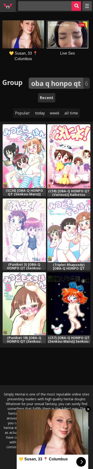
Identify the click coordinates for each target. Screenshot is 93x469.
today (40, 113)
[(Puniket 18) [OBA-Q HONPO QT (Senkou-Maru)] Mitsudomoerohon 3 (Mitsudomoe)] (24, 303)
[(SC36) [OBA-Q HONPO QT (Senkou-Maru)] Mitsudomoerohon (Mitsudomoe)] (24, 156)
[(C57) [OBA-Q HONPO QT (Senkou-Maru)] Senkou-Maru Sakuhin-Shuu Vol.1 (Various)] (68, 303)
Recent (46, 97)
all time (71, 113)
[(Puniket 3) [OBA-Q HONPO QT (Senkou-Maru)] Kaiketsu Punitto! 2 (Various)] (24, 230)
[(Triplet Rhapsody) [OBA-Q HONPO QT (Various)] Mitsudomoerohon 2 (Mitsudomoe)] (68, 230)
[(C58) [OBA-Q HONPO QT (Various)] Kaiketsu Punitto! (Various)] (68, 156)
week (54, 113)
